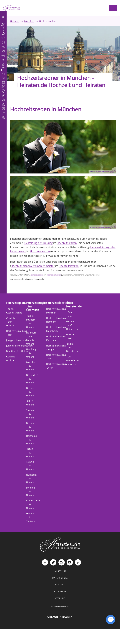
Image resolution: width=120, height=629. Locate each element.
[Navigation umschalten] (113, 8)
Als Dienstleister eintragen (73, 360)
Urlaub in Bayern (60, 617)
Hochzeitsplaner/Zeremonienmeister (33, 266)
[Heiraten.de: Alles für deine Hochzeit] (60, 544)
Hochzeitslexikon (67, 243)
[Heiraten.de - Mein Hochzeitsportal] (11, 8)
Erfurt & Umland (30, 452)
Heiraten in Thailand (30, 517)
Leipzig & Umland (30, 465)
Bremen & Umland (30, 427)
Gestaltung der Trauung (38, 243)
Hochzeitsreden (36, 274)
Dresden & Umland (30, 392)
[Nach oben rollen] (100, 622)
